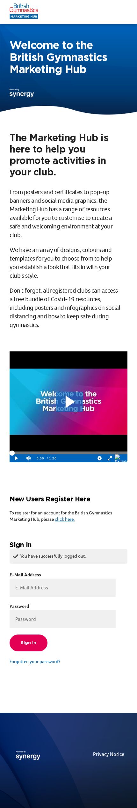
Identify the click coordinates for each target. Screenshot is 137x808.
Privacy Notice (108, 754)
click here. (65, 519)
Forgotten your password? (35, 661)
